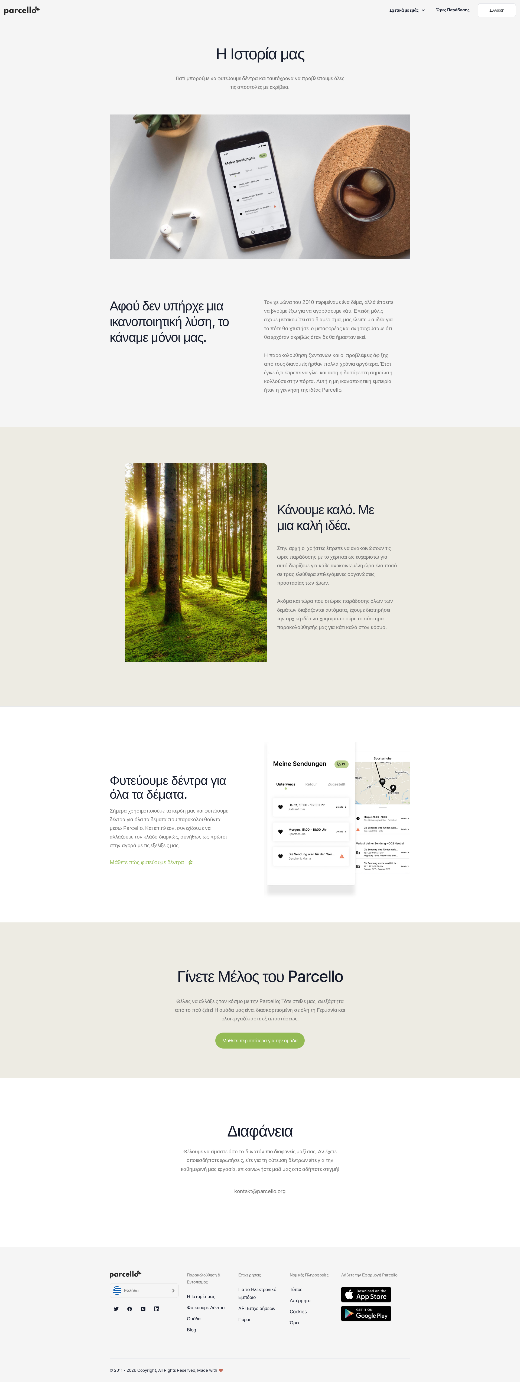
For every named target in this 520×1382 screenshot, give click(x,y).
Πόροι (244, 1319)
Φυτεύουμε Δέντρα (206, 1307)
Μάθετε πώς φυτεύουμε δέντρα (147, 862)
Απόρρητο (300, 1300)
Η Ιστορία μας (201, 1296)
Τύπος (296, 1289)
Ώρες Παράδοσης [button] (453, 9)
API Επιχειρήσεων (256, 1308)
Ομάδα (194, 1318)
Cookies (298, 1311)
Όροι (294, 1322)
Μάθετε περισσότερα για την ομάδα (260, 1040)
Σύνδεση (497, 10)
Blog (191, 1329)
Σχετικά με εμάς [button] (404, 10)
